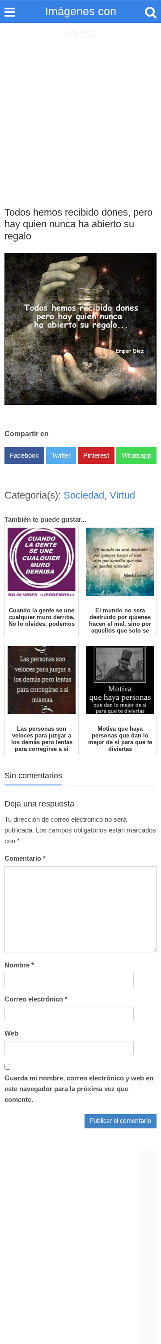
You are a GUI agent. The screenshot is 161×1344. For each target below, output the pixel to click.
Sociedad (84, 495)
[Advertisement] (80, 108)
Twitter (61, 455)
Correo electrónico (36, 999)
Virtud (122, 495)
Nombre (19, 965)
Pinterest (96, 455)
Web (11, 1033)
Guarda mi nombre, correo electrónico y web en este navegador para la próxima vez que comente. (78, 1088)
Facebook (24, 455)
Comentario (25, 858)
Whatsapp (136, 455)
